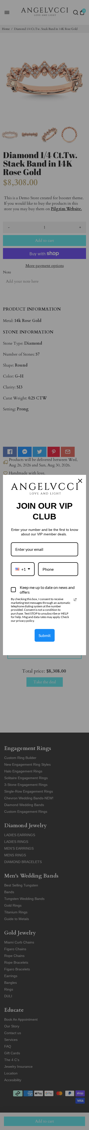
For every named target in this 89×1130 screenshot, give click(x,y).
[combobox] (23, 569)
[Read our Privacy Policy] (75, 600)
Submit (45, 635)
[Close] (80, 481)
